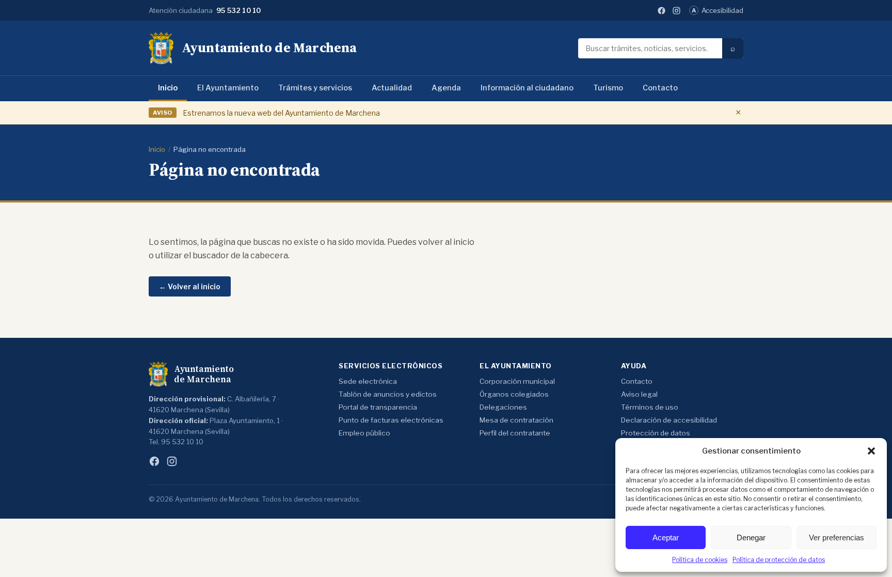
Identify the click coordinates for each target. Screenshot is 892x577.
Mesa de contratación (516, 420)
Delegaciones (503, 407)
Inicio (168, 87)
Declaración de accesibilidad (669, 420)
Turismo (608, 87)
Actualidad (392, 87)
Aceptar (665, 537)
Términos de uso (649, 407)
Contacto (660, 87)
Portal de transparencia (378, 407)
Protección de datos (655, 433)
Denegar (751, 537)
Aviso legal (639, 394)
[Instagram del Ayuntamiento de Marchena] (676, 10)
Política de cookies (699, 560)
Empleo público (364, 433)
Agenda (446, 87)
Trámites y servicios (315, 87)
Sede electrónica (368, 381)
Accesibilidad (717, 10)
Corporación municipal (517, 381)
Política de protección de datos (778, 560)
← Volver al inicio (189, 286)
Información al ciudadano (527, 87)
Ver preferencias (836, 537)
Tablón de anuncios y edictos (388, 394)
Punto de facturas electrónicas (391, 420)
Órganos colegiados (514, 394)
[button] (871, 451)
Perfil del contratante (515, 433)
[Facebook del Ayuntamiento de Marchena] (661, 10)
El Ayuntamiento (228, 87)
